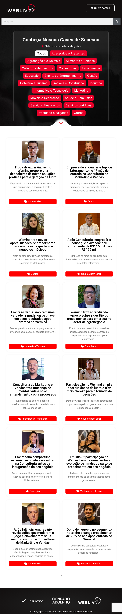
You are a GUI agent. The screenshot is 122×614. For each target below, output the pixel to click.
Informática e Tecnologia (51, 90)
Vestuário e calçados (53, 113)
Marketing (81, 90)
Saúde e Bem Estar (78, 98)
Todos (41, 53)
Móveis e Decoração (44, 98)
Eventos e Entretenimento (63, 75)
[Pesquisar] (117, 21)
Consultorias (67, 68)
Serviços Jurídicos (78, 105)
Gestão (92, 75)
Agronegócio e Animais (43, 61)
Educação (32, 75)
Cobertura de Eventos (37, 68)
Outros (78, 113)
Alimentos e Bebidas (80, 61)
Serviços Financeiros (45, 105)
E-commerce (91, 68)
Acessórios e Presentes (68, 53)
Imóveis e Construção (68, 83)
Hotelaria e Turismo (33, 83)
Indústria (96, 83)
